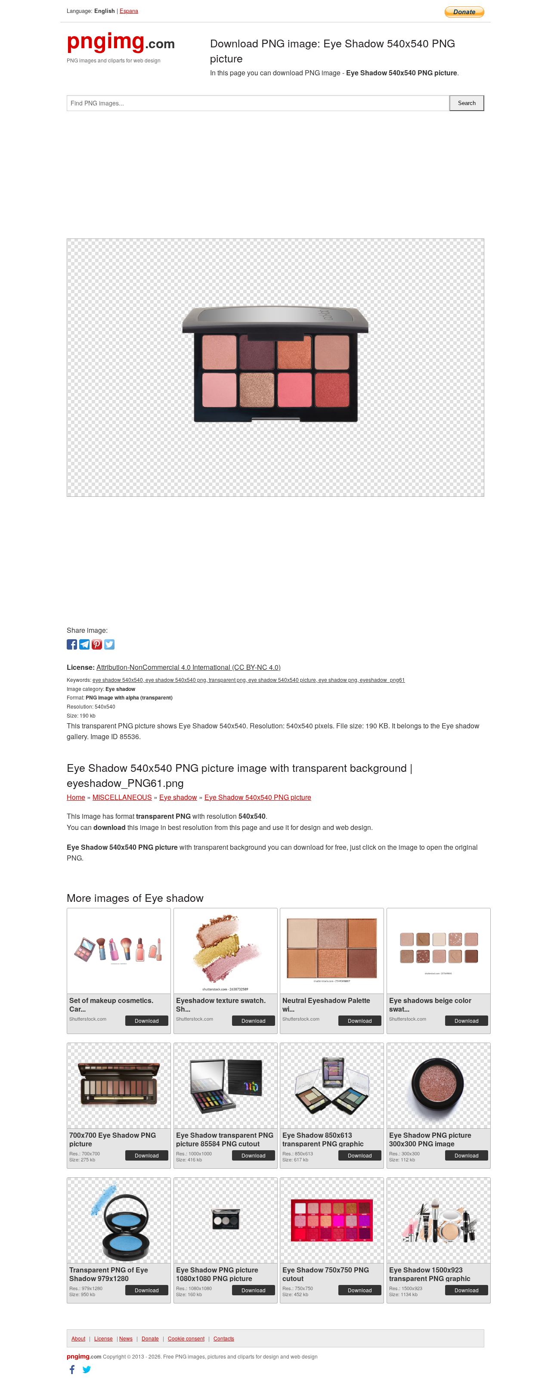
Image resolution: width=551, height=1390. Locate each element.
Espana (129, 10)
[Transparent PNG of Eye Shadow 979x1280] (119, 1220)
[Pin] (97, 644)
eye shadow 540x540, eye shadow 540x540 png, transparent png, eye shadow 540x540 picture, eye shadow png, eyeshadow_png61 (249, 679)
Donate (150, 1338)
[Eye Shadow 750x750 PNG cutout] (332, 1220)
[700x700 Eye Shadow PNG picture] (119, 1086)
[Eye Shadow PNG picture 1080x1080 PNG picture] (225, 1220)
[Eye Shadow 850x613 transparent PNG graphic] (332, 1086)
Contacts (224, 1338)
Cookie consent (186, 1338)
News (126, 1338)
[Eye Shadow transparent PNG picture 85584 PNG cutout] (225, 1086)
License (103, 1338)
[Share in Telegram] (84, 644)
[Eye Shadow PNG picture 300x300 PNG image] (439, 1086)
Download (147, 1020)
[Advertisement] (275, 178)
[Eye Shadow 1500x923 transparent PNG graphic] (439, 1220)
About (78, 1338)
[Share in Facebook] (72, 644)
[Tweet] (109, 644)
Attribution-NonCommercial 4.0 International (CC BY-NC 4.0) (188, 667)
